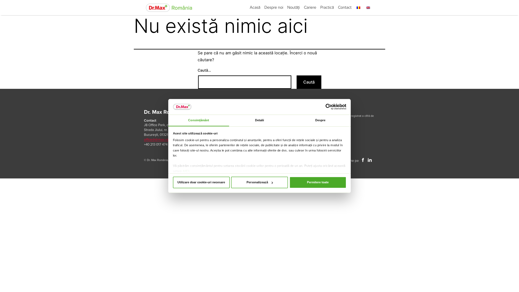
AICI (186, 171)
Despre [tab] (320, 120)
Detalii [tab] (259, 120)
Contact (345, 7)
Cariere (310, 7)
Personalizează (257, 182)
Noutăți (293, 7)
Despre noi (273, 7)
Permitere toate (318, 182)
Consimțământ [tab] (198, 120)
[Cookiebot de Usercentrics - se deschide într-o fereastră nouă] (328, 107)
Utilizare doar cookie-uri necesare (201, 182)
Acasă (255, 7)
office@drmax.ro (156, 139)
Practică (327, 7)
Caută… (204, 70)
